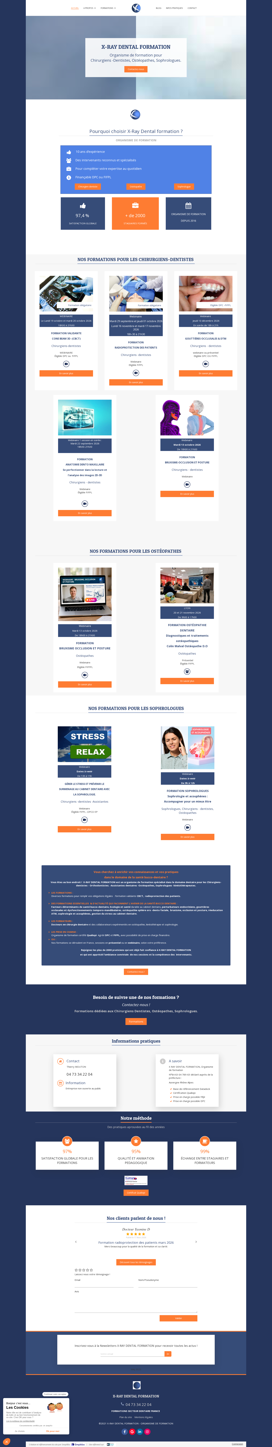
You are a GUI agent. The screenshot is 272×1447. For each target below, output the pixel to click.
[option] (136, 1240)
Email (77, 1279)
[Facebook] (125, 1432)
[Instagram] (147, 1432)
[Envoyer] (167, 1354)
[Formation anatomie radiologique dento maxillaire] (85, 417)
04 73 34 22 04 (79, 1074)
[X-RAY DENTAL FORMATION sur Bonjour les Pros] (110, 1444)
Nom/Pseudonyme (148, 1279)
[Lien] (187, 417)
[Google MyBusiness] (132, 1432)
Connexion (237, 1443)
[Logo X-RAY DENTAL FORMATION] (136, 8)
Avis (77, 1291)
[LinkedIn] (140, 1432)
